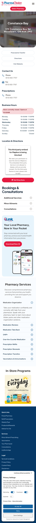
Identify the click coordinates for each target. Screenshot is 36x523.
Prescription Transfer (18, 53)
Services (5, 434)
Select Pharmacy (18, 9)
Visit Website (18, 64)
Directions (18, 58)
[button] (33, 4)
